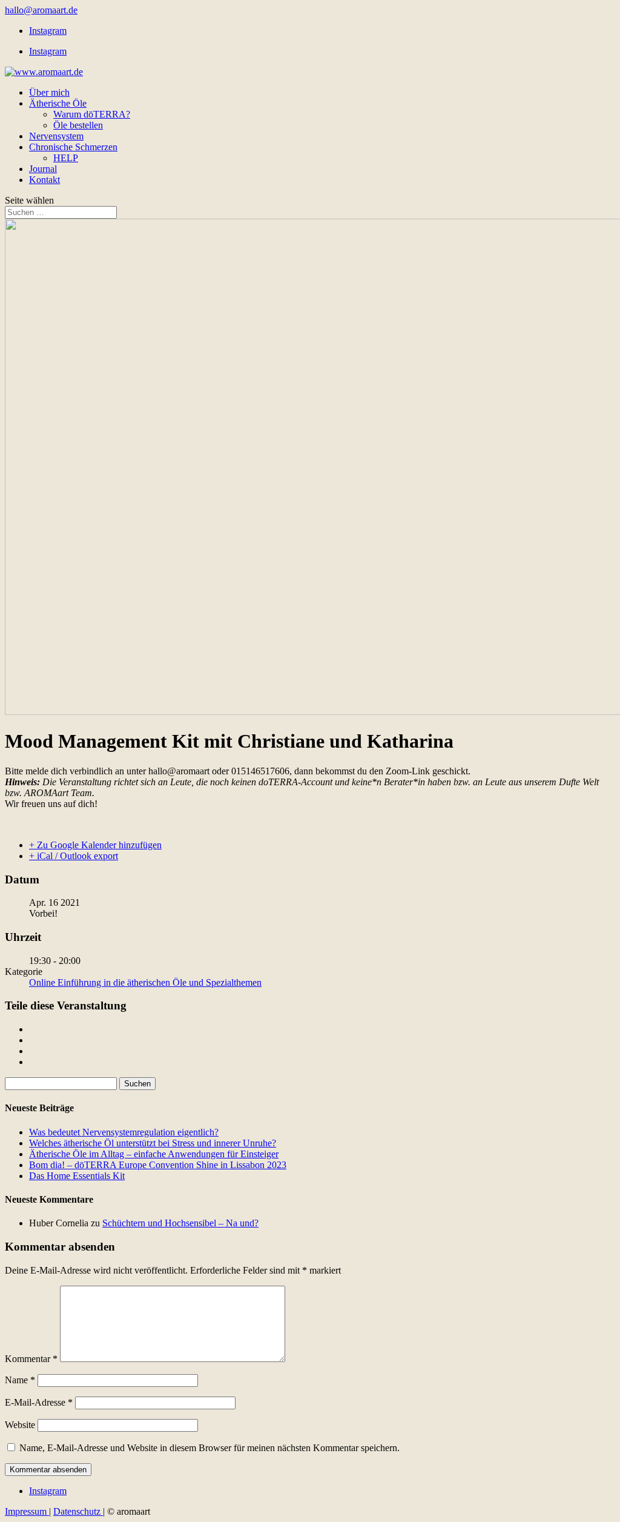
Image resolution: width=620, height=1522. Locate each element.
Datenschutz (78, 1511)
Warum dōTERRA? (91, 114)
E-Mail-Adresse (39, 1402)
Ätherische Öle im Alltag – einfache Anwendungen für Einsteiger (154, 1154)
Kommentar (31, 1359)
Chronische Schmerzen (73, 147)
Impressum (27, 1511)
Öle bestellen (78, 125)
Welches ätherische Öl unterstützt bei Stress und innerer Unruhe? (152, 1143)
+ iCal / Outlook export (73, 856)
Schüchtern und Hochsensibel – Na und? (180, 1223)
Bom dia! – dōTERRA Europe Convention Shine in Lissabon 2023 (157, 1165)
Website (20, 1425)
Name (20, 1380)
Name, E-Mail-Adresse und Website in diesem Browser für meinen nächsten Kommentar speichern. (209, 1448)
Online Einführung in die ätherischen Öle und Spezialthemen (145, 982)
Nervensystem (56, 136)
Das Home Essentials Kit (77, 1176)
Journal (43, 169)
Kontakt (44, 179)
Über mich (49, 92)
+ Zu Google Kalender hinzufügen (95, 845)
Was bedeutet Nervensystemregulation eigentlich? (124, 1132)
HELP (65, 158)
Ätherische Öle (58, 103)
